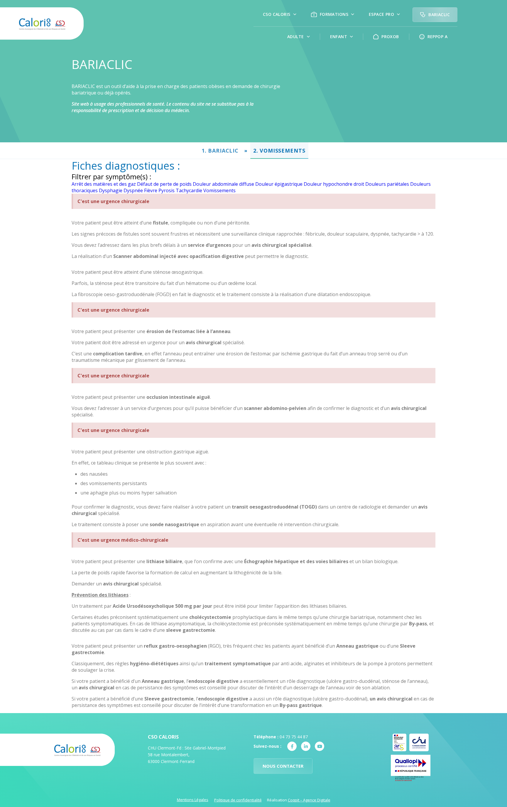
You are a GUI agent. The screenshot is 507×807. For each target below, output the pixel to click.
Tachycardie (189, 190)
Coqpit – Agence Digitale (309, 800)
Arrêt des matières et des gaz (104, 184)
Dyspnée (133, 190)
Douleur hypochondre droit (334, 184)
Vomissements (219, 190)
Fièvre (150, 190)
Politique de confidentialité (238, 800)
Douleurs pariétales (387, 184)
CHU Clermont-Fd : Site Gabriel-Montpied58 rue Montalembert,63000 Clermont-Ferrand (187, 754)
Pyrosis (166, 190)
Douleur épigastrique (278, 184)
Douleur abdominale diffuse (223, 184)
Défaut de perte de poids (164, 184)
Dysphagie (110, 190)
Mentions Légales (192, 799)
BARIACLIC (223, 150)
